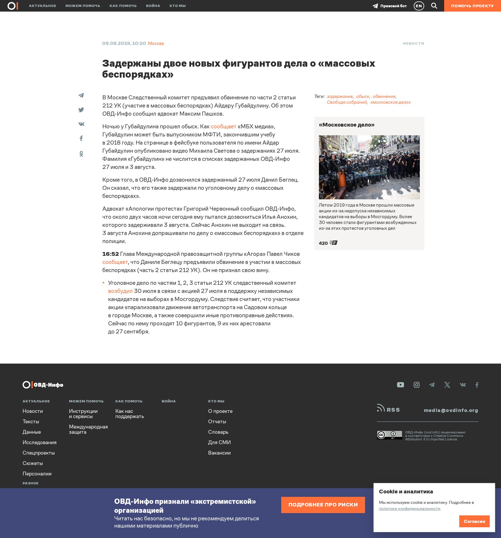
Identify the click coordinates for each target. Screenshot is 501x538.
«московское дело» (391, 102)
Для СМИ (219, 442)
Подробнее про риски (323, 504)
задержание (340, 96)
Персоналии (37, 473)
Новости (413, 43)
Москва (156, 43)
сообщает (224, 126)
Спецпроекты (39, 452)
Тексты (31, 421)
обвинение (384, 96)
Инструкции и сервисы (83, 413)
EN (419, 5)
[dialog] (434, 507)
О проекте (220, 411)
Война (153, 6)
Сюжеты (33, 463)
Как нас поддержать (129, 413)
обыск (362, 96)
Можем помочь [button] (83, 6)
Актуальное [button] (42, 6)
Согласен (474, 521)
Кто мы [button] (178, 6)
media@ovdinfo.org (451, 410)
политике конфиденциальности (409, 508)
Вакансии (219, 452)
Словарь (218, 432)
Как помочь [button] (123, 6)
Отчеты (217, 421)
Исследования (40, 442)
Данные (32, 432)
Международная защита (88, 429)
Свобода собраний (347, 102)
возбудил (120, 291)
